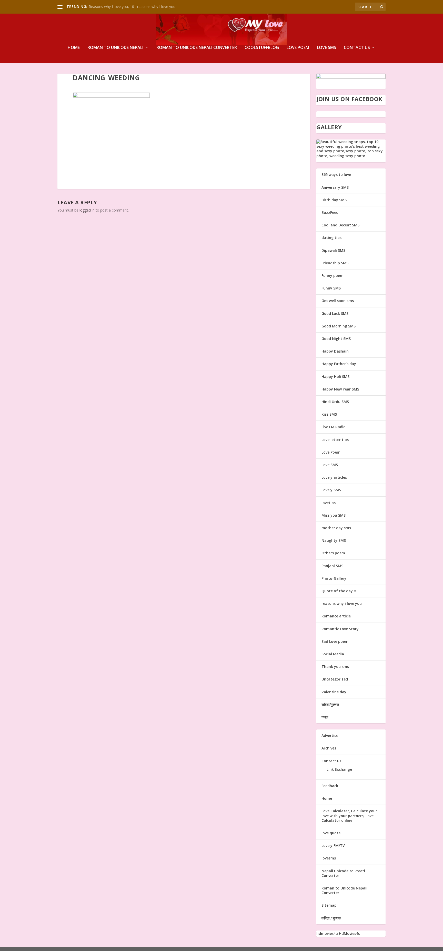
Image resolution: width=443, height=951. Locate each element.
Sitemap (329, 905)
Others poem (333, 552)
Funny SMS (331, 288)
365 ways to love (336, 174)
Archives (328, 748)
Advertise (329, 735)
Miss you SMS (333, 515)
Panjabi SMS (332, 565)
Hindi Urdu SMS (335, 401)
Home (74, 47)
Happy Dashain (335, 351)
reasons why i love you (341, 603)
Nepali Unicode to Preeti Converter (343, 873)
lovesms (328, 858)
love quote (330, 832)
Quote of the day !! (338, 590)
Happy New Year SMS (340, 389)
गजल (324, 717)
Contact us (357, 47)
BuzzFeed (329, 212)
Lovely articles (334, 477)
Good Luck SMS (334, 313)
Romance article (336, 616)
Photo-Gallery (333, 578)
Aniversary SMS (335, 187)
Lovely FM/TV (333, 845)
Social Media (332, 654)
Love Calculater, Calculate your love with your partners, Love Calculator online (349, 815)
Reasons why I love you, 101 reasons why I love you (132, 6)
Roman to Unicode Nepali (115, 47)
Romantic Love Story (340, 628)
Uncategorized (334, 679)
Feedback (329, 785)
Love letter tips (335, 439)
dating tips (331, 237)
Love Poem (298, 47)
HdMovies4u (349, 933)
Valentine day (333, 691)
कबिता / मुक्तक (331, 918)
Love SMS (326, 47)
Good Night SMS (336, 338)
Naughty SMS (333, 540)
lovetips (328, 502)
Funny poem (332, 275)
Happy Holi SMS (335, 376)
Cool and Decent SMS (340, 225)
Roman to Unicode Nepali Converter (196, 47)
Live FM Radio (333, 426)
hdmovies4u (327, 933)
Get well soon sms (337, 300)
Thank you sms (335, 666)
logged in (87, 210)
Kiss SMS (329, 414)
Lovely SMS (331, 489)
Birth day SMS (334, 199)
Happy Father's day (338, 363)
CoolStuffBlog (262, 47)
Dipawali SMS (333, 250)
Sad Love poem (334, 641)
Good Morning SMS (338, 326)
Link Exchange (339, 769)
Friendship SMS (334, 263)
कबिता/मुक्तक (330, 704)
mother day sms (336, 527)
